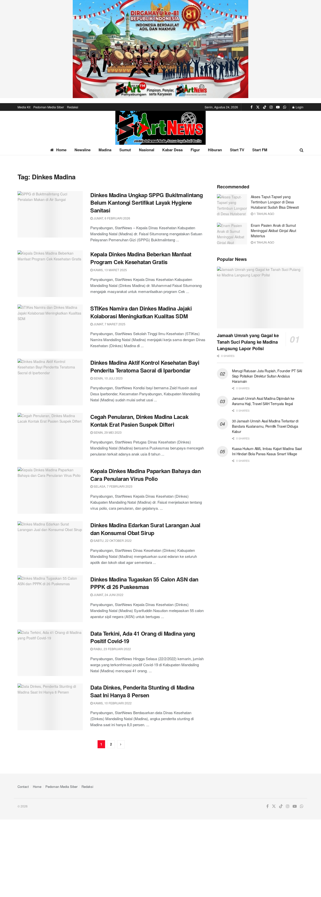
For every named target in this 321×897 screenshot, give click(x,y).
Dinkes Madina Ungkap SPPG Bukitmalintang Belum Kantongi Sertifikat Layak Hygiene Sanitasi (146, 202)
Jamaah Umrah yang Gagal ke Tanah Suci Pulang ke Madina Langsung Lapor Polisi (248, 342)
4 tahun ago (263, 242)
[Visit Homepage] (160, 127)
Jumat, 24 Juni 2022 (108, 594)
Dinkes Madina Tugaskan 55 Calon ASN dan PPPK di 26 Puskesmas (144, 583)
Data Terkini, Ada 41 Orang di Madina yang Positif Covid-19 (142, 637)
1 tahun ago (263, 213)
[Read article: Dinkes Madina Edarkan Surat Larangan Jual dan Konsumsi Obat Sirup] (50, 544)
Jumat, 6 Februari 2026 (111, 218)
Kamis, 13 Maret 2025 (110, 270)
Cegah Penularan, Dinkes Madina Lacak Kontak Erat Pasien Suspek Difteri (139, 420)
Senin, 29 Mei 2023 (107, 432)
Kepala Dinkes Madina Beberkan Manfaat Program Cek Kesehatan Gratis (140, 258)
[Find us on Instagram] (271, 107)
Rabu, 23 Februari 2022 (112, 649)
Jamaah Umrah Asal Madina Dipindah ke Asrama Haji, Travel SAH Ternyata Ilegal (263, 401)
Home (61, 150)
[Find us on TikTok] (264, 107)
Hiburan (215, 150)
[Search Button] (301, 150)
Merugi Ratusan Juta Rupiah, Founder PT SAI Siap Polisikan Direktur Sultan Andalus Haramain (267, 376)
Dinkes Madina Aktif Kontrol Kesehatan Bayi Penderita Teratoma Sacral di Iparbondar (144, 366)
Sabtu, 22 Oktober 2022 (112, 540)
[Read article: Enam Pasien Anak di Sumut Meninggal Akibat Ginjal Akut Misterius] (232, 233)
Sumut (125, 150)
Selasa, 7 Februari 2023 (112, 486)
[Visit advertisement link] (160, 49)
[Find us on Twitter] (258, 107)
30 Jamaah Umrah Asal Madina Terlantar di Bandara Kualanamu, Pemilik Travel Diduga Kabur (265, 426)
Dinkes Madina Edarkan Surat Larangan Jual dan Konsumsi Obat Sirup (145, 529)
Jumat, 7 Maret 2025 (109, 324)
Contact (23, 786)
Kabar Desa (172, 150)
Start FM (259, 150)
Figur (195, 150)
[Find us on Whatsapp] (284, 107)
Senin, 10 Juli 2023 (108, 378)
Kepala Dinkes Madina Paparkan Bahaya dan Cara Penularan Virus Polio (145, 475)
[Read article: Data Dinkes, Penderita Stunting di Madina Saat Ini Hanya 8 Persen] (50, 707)
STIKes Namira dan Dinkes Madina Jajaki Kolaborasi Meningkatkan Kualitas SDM (141, 312)
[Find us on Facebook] (252, 107)
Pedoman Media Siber (48, 107)
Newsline (82, 150)
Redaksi (72, 107)
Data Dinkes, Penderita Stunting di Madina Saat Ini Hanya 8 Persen (142, 691)
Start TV (237, 150)
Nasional (146, 150)
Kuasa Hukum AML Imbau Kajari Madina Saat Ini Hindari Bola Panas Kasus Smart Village (267, 451)
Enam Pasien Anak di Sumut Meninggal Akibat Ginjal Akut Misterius (273, 230)
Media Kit (24, 107)
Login (299, 107)
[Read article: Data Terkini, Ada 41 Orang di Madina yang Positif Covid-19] (50, 653)
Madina (105, 150)
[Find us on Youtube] (278, 107)
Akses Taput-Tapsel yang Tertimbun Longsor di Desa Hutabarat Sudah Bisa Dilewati (275, 202)
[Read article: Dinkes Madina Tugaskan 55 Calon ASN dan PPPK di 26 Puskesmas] (50, 598)
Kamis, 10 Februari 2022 (112, 703)
